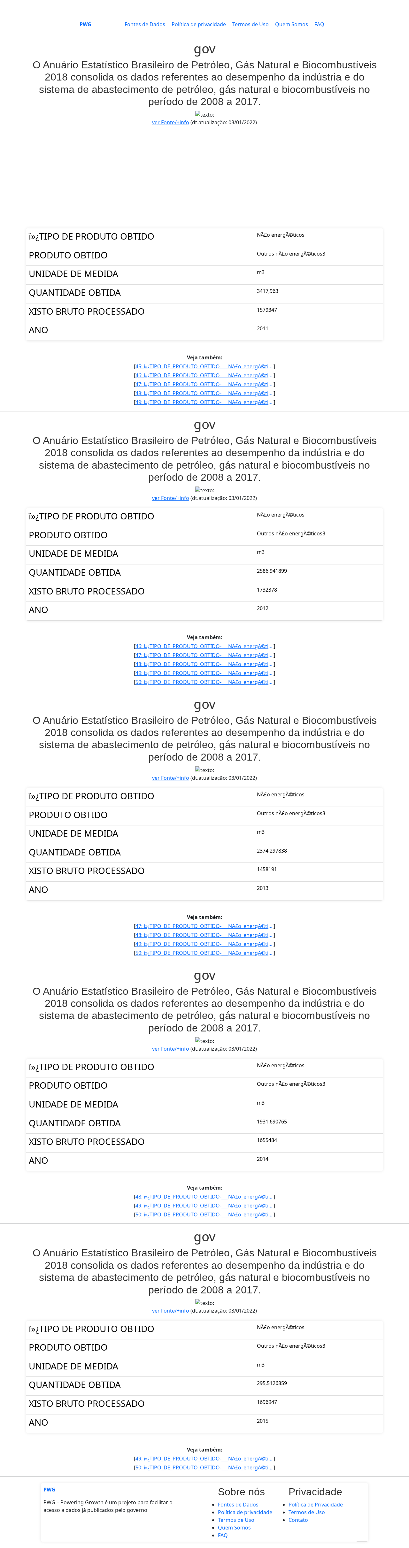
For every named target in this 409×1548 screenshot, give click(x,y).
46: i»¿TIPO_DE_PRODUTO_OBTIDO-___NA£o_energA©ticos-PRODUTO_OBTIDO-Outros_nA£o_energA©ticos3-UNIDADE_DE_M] (204, 375)
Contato (298, 1519)
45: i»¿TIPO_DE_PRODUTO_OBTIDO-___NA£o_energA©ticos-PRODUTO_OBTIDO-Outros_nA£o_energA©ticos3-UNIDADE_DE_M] (204, 366)
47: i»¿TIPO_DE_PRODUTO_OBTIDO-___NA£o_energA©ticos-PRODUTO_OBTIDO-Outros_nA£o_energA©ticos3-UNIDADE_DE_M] (204, 384)
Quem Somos (291, 24)
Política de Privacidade (316, 1504)
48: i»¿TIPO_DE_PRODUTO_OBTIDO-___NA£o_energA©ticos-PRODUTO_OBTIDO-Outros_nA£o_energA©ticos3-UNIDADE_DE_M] (204, 393)
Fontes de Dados (145, 24)
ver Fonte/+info (170, 122)
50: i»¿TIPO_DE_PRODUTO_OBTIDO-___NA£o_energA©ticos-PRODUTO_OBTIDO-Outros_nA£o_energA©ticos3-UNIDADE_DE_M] (204, 682)
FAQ (319, 24)
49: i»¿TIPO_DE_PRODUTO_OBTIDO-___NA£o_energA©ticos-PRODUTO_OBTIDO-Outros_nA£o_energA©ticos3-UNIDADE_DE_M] (204, 402)
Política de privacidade (199, 24)
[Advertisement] (204, 177)
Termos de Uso (250, 24)
